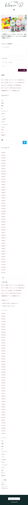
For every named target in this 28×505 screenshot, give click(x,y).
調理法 (2, 103)
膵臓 (2, 105)
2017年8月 (3, 272)
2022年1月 (3, 176)
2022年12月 (3, 171)
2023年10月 (3, 160)
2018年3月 (3, 253)
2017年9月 (3, 269)
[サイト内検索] (14, 277)
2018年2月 (3, 256)
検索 (2, 139)
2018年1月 (3, 259)
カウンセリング (4, 111)
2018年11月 (3, 237)
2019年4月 (3, 227)
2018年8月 (3, 240)
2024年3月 (3, 157)
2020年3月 (3, 197)
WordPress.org (4, 488)
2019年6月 (3, 221)
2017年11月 (3, 264)
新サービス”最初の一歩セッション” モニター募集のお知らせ (12, 80)
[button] (14, 9)
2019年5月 (3, 224)
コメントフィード (4, 486)
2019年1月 (3, 232)
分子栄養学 (3, 119)
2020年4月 (3, 195)
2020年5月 (3, 192)
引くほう (3, 127)
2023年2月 (3, 168)
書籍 (2, 129)
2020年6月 (3, 189)
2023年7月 (3, 165)
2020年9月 (3, 184)
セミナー (3, 116)
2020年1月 (3, 203)
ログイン (3, 482)
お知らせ (3, 113)
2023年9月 (3, 163)
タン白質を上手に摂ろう (6, 303)
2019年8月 (3, 216)
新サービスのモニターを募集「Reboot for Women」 (11, 88)
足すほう (3, 121)
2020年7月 (3, 187)
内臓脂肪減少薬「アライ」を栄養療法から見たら (10, 90)
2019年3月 (3, 229)
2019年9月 (3, 213)
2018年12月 (3, 235)
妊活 (2, 100)
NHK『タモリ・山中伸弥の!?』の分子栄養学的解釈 (11, 85)
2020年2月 (3, 200)
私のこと (3, 132)
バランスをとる (4, 124)
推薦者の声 (3, 135)
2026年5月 (3, 152)
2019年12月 (3, 205)
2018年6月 (3, 245)
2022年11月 (3, 173)
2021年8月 (3, 181)
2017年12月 (3, 261)
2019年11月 (3, 208)
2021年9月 (3, 179)
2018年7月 (3, 243)
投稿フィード (3, 484)
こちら (19, 36)
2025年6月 (3, 155)
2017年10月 (3, 267)
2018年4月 (3, 251)
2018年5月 (3, 248)
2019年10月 (3, 211)
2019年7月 (3, 219)
